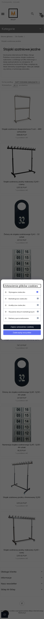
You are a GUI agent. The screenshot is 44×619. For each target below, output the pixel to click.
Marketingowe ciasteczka (18, 299)
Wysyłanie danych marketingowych (21, 312)
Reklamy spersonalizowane (19, 318)
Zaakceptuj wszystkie (22, 332)
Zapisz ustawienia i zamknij (22, 327)
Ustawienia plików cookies (20, 286)
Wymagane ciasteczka (17, 292)
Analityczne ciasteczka (17, 305)
